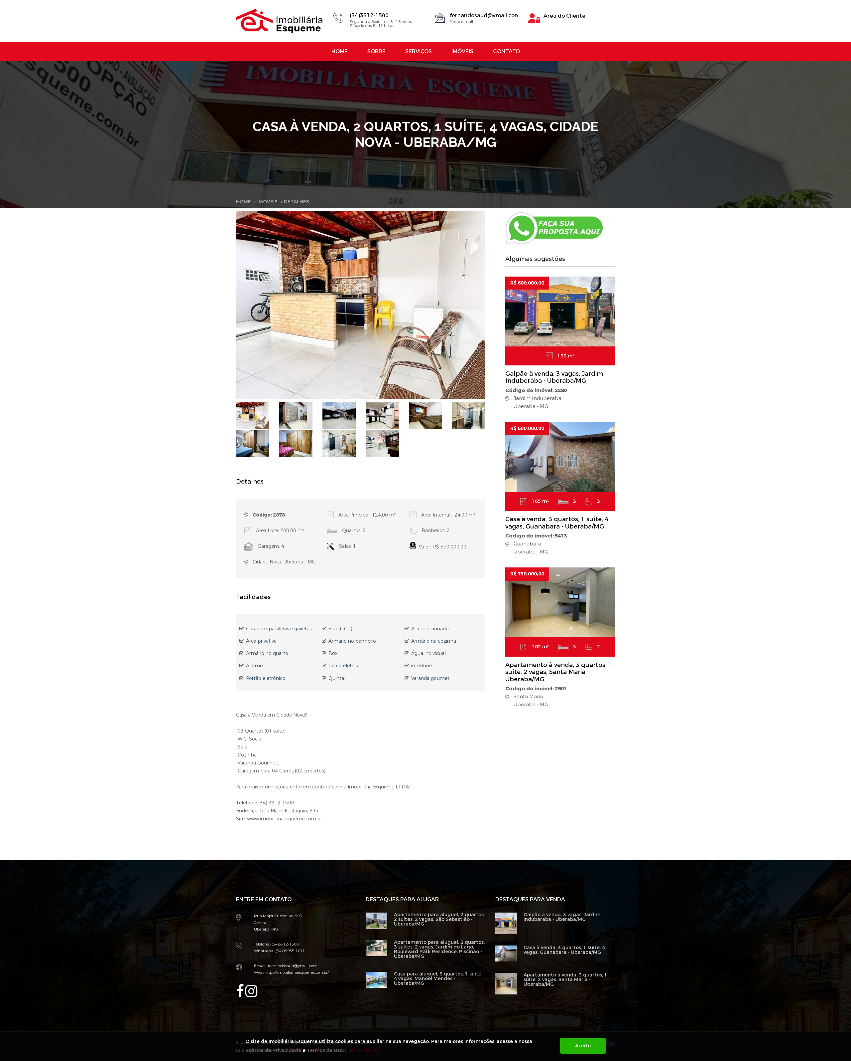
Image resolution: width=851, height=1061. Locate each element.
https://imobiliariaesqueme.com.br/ (296, 972)
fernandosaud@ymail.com (485, 15)
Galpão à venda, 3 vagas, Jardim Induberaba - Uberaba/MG (554, 377)
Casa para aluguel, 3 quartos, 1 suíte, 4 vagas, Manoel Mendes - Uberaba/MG (438, 978)
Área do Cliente (564, 15)
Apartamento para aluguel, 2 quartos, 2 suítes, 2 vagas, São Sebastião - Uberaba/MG (439, 919)
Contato (506, 51)
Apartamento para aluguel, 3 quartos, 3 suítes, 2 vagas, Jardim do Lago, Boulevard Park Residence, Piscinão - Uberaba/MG (439, 949)
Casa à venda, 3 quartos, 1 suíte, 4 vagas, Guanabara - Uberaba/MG (556, 522)
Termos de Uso (325, 1050)
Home (339, 51)
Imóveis (462, 51)
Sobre (376, 51)
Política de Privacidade (273, 1050)
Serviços (418, 51)
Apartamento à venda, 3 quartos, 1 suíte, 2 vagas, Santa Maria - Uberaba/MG (558, 672)
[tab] (252, 415)
